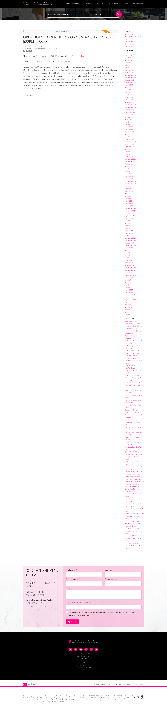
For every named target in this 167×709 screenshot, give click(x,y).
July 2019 (128, 221)
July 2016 (128, 305)
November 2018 (130, 240)
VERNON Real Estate (132, 528)
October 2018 (129, 243)
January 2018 (129, 265)
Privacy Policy (120, 684)
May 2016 (128, 309)
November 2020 (130, 184)
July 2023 (128, 134)
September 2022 (130, 147)
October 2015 (129, 312)
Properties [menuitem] (76, 4)
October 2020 (129, 186)
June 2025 (128, 90)
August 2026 (129, 55)
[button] (70, 649)
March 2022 (129, 154)
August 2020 (129, 191)
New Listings (129, 41)
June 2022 (128, 149)
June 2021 (128, 166)
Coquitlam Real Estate (132, 375)
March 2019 (129, 230)
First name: (71, 570)
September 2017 (130, 275)
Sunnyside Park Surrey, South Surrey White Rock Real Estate (134, 516)
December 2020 (130, 181)
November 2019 (130, 211)
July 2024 (128, 117)
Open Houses (129, 44)
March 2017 (129, 290)
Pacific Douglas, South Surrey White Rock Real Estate (43, 48)
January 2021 (129, 179)
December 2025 (130, 75)
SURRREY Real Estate (132, 521)
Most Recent (129, 53)
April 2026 (128, 65)
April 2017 (128, 287)
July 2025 (128, 87)
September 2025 (130, 82)
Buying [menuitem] (89, 4)
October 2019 (129, 213)
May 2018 (128, 255)
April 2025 (128, 95)
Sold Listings (129, 46)
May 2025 (128, 92)
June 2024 (128, 119)
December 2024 (130, 105)
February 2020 (129, 203)
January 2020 (129, 206)
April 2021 (128, 171)
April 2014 (128, 314)
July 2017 (128, 280)
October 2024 (129, 109)
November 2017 (130, 270)
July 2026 (128, 58)
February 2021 (129, 176)
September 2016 (130, 300)
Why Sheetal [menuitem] (113, 4)
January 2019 (129, 235)
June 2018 (128, 253)
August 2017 (129, 277)
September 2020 (130, 188)
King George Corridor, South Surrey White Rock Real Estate (134, 456)
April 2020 (128, 198)
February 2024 (129, 129)
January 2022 (129, 156)
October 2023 (129, 132)
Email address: (72, 579)
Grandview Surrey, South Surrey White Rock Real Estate (133, 422)
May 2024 (128, 122)
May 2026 (128, 63)
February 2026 (129, 70)
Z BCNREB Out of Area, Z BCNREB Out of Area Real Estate (133, 545)
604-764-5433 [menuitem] (138, 4)
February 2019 (129, 233)
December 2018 (130, 238)
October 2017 (129, 272)
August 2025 (129, 85)
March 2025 (129, 97)
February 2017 (129, 292)
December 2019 (130, 208)
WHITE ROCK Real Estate (133, 536)
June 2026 (128, 60)
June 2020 (128, 196)
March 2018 (129, 260)
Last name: (109, 570)
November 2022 (130, 142)
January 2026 (129, 72)
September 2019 (130, 216)
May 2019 (128, 226)
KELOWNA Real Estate (132, 452)
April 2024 (128, 124)
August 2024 (129, 114)
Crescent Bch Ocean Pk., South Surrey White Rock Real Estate (133, 385)
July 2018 (128, 250)
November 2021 (130, 161)
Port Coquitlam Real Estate (134, 486)
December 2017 (130, 267)
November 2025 (130, 77)
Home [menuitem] (67, 4)
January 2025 (129, 102)
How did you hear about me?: (78, 603)
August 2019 (129, 218)
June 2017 (128, 282)
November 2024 (130, 107)
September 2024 (130, 112)
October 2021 (129, 164)
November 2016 (130, 295)
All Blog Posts (129, 34)
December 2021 (130, 159)
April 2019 (128, 228)
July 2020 (128, 193)
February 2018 (129, 263)
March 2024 (129, 127)
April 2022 (128, 151)
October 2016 (129, 297)
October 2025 (129, 80)
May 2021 (128, 169)
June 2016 (128, 307)
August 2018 (129, 248)
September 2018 (130, 245)
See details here (78, 56)
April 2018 (128, 258)
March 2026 (129, 67)
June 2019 (128, 223)
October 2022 (129, 144)
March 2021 (129, 174)
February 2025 (129, 100)
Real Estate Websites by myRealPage (134, 684)
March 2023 (129, 139)
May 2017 (128, 285)
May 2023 (128, 137)
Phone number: (111, 579)
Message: (70, 588)
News (126, 4)
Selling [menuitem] (100, 4)
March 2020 (129, 201)
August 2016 (129, 302)
